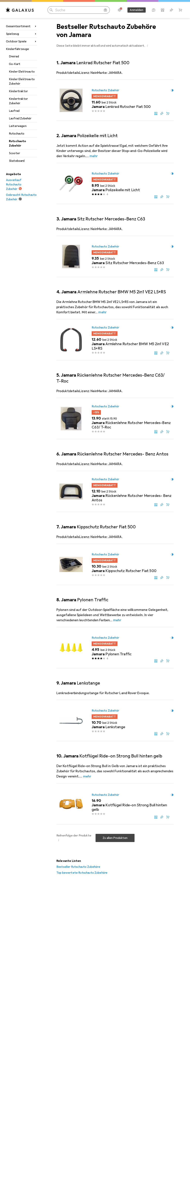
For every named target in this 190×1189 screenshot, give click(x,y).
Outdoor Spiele (16, 41)
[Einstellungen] (119, 10)
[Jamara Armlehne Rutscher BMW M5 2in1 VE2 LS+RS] (115, 339)
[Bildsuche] (105, 10)
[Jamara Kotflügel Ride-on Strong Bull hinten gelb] (115, 803)
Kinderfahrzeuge (17, 49)
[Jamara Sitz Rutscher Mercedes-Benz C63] (115, 256)
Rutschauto (16, 133)
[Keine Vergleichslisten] (163, 10)
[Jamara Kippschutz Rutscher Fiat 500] (115, 564)
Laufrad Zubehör (20, 118)
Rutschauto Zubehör (17, 143)
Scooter (14, 153)
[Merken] (162, 113)
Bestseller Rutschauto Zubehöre (78, 867)
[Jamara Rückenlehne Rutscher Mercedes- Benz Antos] (115, 491)
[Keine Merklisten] (171, 10)
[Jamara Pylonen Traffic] (115, 647)
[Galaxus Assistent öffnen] (154, 10)
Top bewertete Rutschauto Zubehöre (81, 873)
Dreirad (14, 56)
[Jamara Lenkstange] (115, 720)
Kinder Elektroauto (22, 71)
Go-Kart (14, 64)
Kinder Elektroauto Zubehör (22, 81)
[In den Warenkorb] (168, 113)
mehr (94, 156)
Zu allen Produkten (115, 838)
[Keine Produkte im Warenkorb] (180, 10)
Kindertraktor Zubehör (18, 101)
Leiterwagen (18, 126)
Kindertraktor (18, 91)
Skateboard (17, 161)
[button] (147, 45)
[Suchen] (51, 10)
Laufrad (14, 111)
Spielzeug (12, 34)
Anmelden (136, 10)
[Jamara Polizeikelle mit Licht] (115, 183)
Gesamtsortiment (18, 26)
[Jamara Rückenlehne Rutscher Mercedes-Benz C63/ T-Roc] (115, 418)
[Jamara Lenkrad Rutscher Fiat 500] (115, 100)
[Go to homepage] (20, 10)
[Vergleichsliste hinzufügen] (156, 113)
